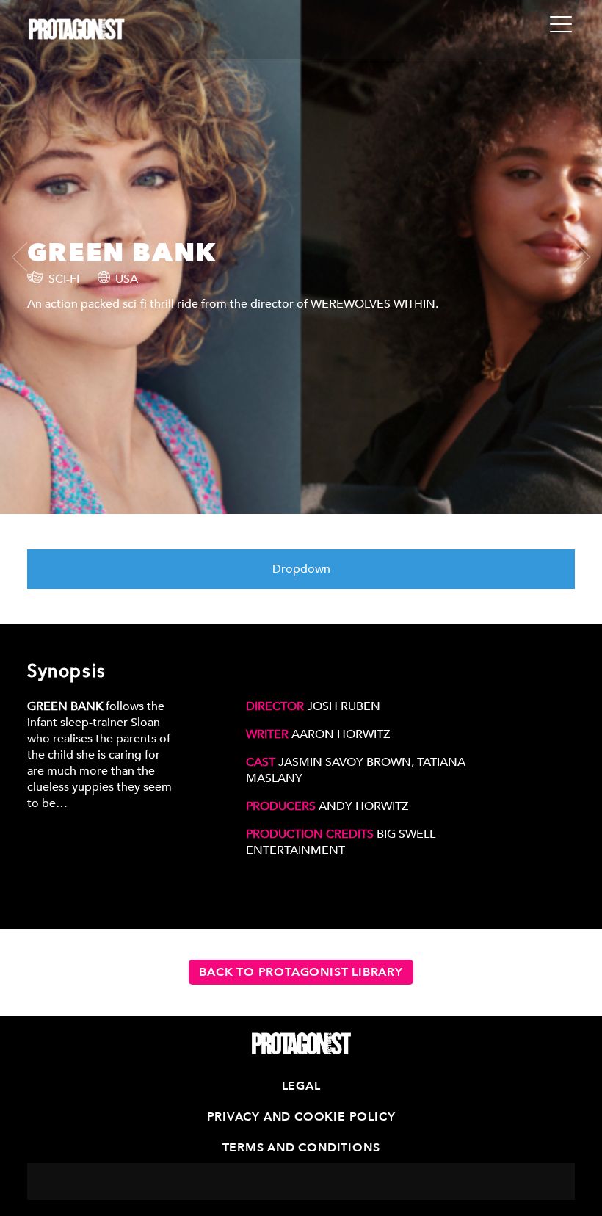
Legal (301, 1086)
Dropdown (301, 569)
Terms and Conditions (301, 1148)
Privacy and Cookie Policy (301, 1117)
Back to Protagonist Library (301, 972)
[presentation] (26, 257)
